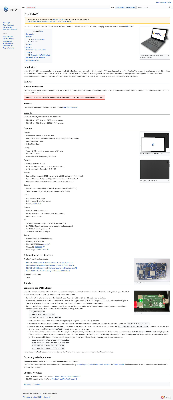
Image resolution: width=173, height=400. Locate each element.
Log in (169, 2)
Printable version (8, 43)
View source (120, 7)
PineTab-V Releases (69, 107)
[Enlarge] (168, 55)
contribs (62, 19)
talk (57, 19)
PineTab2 (129, 27)
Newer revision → (62, 21)
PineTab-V (36, 384)
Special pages (7, 41)
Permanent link (8, 46)
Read (112, 7)
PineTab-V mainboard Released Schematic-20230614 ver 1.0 (49, 262)
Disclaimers (47, 397)
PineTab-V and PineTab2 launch (63, 379)
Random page (7, 27)
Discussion (31, 7)
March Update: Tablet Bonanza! (67, 376)
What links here (8, 36)
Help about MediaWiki (10, 29)
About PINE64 (37, 397)
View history (130, 7)
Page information (8, 48)
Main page (6, 23)
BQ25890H (39, 247)
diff (29, 21)
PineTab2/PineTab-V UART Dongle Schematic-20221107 (47, 271)
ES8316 (37, 204)
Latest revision (47, 21)
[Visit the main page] (10, 9)
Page (23, 7)
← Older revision (36, 21)
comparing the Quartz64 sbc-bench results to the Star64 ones (100, 365)
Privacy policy (27, 397)
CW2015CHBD (41, 250)
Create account (161, 2)
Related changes (8, 39)
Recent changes (8, 25)
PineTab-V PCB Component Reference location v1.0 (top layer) (49, 265)
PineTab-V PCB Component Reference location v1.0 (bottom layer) (51, 268)
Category (27, 384)
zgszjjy (45, 244)
